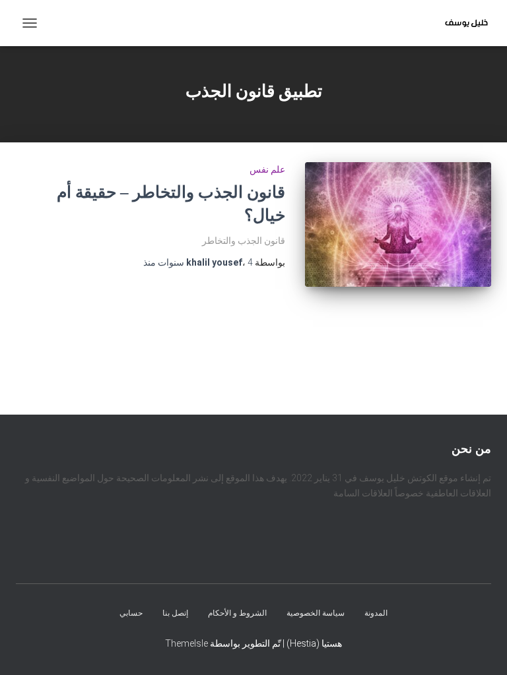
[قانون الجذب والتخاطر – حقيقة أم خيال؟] (398, 224)
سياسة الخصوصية (316, 613)
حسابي (131, 613)
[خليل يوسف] (461, 23)
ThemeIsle (186, 643)
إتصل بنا (175, 613)
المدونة (376, 613)
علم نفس (267, 169)
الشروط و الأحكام (237, 613)
